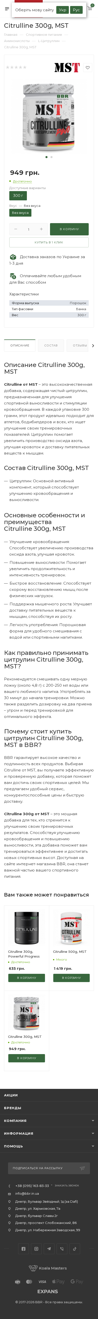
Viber (62, 1248)
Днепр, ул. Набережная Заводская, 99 (47, 1230)
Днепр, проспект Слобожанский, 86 (46, 1223)
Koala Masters (53, 1268)
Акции (11, 1095)
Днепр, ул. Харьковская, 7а (37, 1208)
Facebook (23, 1248)
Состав (51, 345)
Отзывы (80, 345)
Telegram (49, 1248)
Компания (15, 1121)
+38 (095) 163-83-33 (32, 1186)
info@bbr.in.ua (27, 1193)
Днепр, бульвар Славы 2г (36, 1216)
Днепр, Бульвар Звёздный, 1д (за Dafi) (46, 1201)
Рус (76, 10)
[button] (46, 157)
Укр (62, 10)
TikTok (74, 1248)
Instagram (36, 1248)
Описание (19, 345)
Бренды (12, 1108)
